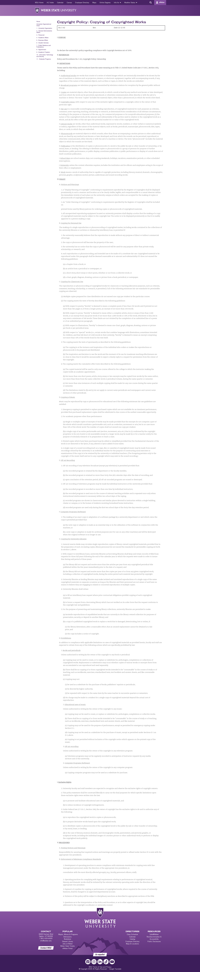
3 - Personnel (40, 35)
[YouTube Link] (112, 961)
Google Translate (115, 969)
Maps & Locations (132, 944)
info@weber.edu (46, 941)
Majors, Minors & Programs (68, 934)
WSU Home (39, 2)
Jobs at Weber (67, 944)
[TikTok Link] (106, 961)
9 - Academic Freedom (43, 52)
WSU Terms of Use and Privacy (100, 967)
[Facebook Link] (88, 961)
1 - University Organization (44, 28)
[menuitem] (39, 2)
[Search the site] (150, 2)
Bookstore (67, 939)
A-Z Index (50, 2)
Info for (117, 2)
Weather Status (130, 2)
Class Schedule (132, 934)
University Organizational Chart (43, 25)
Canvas (69, 2)
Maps (94, 2)
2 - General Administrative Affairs (44, 31)
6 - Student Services (42, 43)
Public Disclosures (154, 941)
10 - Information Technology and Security (44, 55)
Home (38, 21)
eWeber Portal (67, 948)
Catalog (132, 939)
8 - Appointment (41, 49)
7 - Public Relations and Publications (43, 46)
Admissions (67, 937)
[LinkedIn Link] (100, 961)
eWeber (161, 2)
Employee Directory (82, 2)
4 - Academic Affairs (42, 38)
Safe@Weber (154, 934)
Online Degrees (105, 2)
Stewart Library (67, 941)
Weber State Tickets (67, 946)
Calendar (60, 2)
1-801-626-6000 (45, 938)
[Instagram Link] (94, 961)
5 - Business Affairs (42, 40)
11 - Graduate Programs (43, 59)
